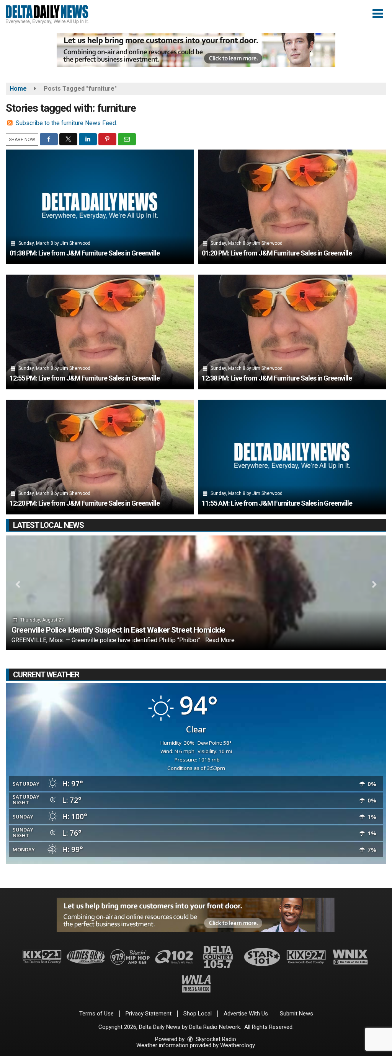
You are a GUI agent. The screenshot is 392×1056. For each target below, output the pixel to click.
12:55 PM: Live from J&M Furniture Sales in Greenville (85, 378)
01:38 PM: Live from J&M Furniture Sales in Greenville (85, 253)
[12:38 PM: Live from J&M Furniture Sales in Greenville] (292, 332)
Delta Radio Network (214, 1026)
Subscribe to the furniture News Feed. (66, 123)
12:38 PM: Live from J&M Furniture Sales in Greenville (277, 378)
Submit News (296, 1013)
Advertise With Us (246, 1013)
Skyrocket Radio (215, 1039)
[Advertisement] (196, 50)
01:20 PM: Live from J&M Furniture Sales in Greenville (277, 253)
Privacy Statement (149, 1013)
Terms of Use (96, 1013)
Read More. (220, 640)
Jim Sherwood (75, 243)
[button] (377, 14)
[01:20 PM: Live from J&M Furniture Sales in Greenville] (292, 207)
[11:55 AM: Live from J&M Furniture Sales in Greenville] (292, 457)
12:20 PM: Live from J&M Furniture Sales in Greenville (85, 503)
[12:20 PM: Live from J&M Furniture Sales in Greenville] (100, 457)
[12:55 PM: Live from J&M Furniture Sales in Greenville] (100, 332)
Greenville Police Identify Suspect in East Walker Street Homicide (118, 630)
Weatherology (237, 1045)
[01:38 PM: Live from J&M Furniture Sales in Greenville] (100, 207)
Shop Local (197, 1013)
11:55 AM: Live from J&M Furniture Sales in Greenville (277, 503)
